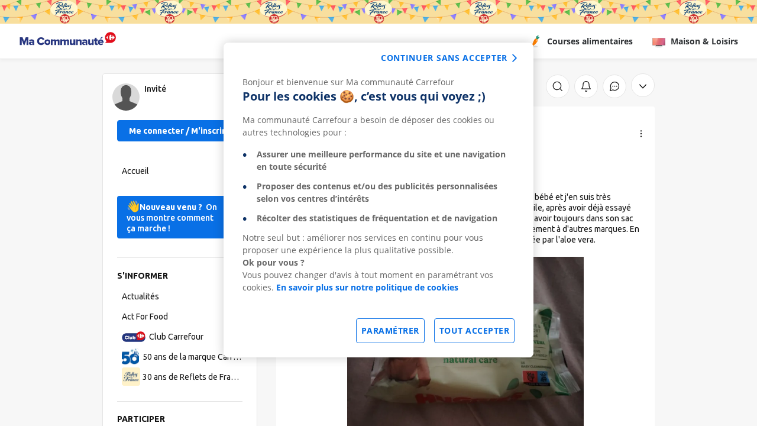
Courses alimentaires (590, 41)
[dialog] (378, 200)
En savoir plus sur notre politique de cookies (367, 287)
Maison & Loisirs (704, 41)
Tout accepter (474, 330)
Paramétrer (390, 330)
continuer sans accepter (444, 57)
